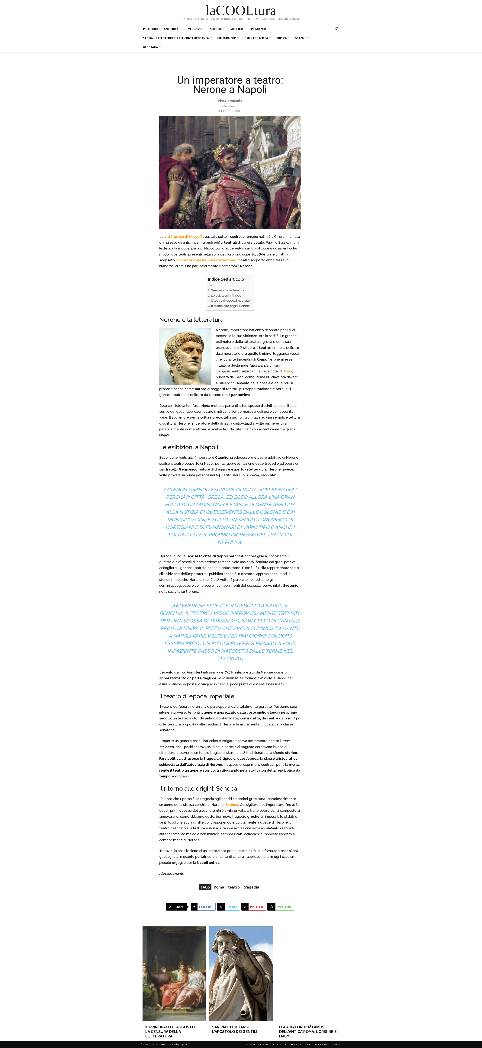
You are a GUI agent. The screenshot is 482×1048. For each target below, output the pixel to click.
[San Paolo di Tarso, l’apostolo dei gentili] (241, 973)
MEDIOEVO (195, 29)
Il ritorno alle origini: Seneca (230, 306)
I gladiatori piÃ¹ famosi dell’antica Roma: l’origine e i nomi (308, 1031)
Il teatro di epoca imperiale (230, 300)
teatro (234, 887)
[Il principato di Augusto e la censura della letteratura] (174, 973)
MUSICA (282, 38)
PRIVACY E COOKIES (301, 1044)
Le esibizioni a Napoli (226, 295)
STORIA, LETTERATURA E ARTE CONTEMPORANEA (176, 38)
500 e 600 (216, 29)
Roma (219, 887)
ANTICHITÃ (171, 29)
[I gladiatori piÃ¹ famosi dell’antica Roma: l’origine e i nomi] (308, 973)
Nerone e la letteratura (227, 290)
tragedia (251, 887)
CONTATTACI (280, 1044)
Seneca (231, 805)
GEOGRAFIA (150, 47)
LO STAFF (250, 1044)
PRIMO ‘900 (258, 29)
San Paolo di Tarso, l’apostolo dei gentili (234, 1029)
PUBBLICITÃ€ (322, 1044)
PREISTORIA (151, 29)
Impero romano (229, 111)
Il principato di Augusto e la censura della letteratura (171, 1031)
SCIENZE (300, 38)
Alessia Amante (230, 100)
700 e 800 (237, 29)
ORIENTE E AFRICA (256, 38)
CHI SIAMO (264, 1044)
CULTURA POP (226, 38)
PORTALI (337, 1044)
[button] (337, 29)
